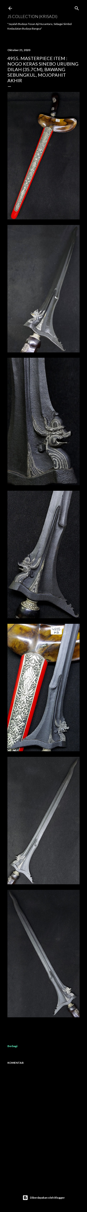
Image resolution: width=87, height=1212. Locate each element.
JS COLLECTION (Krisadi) (32, 16)
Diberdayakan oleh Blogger (47, 1197)
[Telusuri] (77, 7)
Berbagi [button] (12, 1046)
